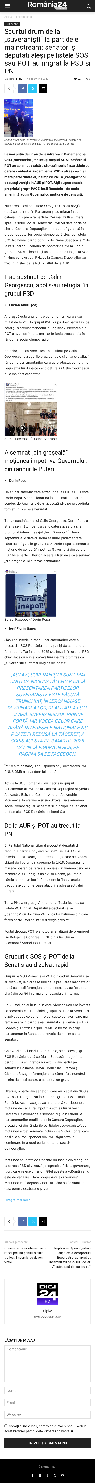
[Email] (43, 88)
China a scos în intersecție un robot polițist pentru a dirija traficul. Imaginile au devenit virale (25, 1255)
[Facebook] (22, 88)
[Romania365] (47, 5)
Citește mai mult (17, 1200)
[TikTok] (47, 1475)
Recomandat (24, 17)
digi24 (19, 78)
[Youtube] (62, 1475)
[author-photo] (47, 1304)
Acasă (8, 17)
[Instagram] (40, 1475)
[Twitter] (32, 88)
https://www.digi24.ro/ (47, 1316)
